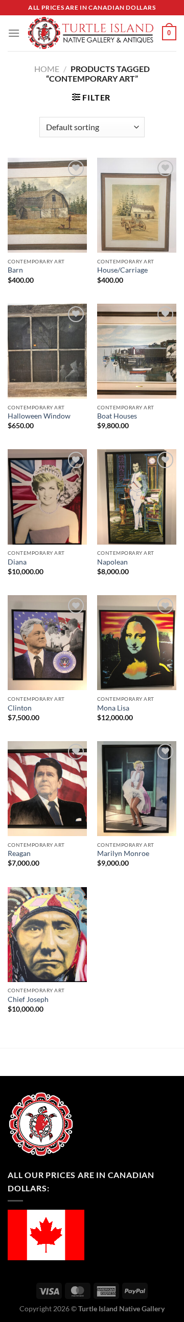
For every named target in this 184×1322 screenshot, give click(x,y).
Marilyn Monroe (123, 853)
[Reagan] (47, 788)
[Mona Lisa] (136, 642)
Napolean (112, 562)
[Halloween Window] (47, 351)
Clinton (20, 708)
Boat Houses (117, 416)
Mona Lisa (113, 708)
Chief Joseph (28, 999)
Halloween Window (39, 416)
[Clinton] (47, 642)
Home (46, 69)
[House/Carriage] (136, 205)
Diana (17, 562)
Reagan (19, 853)
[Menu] (14, 32)
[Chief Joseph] (47, 934)
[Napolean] (136, 496)
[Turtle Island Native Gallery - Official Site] (91, 33)
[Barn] (47, 205)
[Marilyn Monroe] (136, 788)
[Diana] (47, 496)
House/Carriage (122, 270)
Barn (15, 270)
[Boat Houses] (136, 351)
